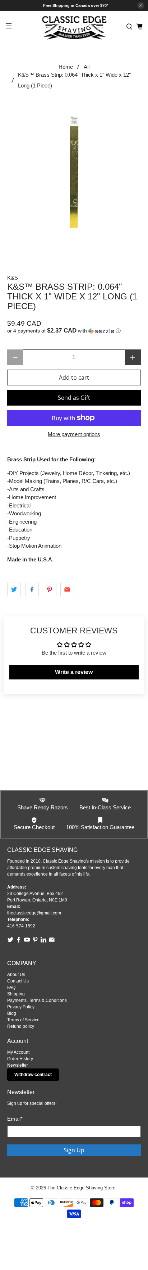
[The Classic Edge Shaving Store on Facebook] (18, 941)
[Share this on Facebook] (32, 589)
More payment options (74, 434)
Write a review (74, 672)
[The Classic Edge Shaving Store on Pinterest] (35, 941)
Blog (11, 1013)
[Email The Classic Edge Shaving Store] (51, 941)
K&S (12, 278)
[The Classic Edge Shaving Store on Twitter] (10, 941)
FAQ (11, 987)
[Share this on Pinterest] (49, 589)
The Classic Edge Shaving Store (81, 1187)
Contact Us (18, 981)
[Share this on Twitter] (14, 589)
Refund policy (20, 1026)
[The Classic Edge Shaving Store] (74, 27)
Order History (20, 1058)
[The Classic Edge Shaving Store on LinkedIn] (43, 941)
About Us (16, 974)
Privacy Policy (20, 1006)
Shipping (16, 993)
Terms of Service (23, 1019)
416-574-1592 (21, 925)
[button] (73, 330)
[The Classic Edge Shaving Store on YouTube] (27, 941)
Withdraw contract (33, 1074)
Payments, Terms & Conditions (37, 1000)
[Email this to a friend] (67, 589)
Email (15, 1119)
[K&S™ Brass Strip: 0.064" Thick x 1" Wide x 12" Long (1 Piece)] (73, 172)
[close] (140, 5)
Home (66, 66)
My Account (18, 1052)
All (86, 66)
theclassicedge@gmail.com (34, 913)
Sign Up (74, 1150)
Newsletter (17, 1065)
